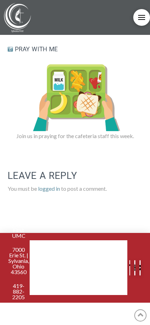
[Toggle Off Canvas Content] (141, 17)
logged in (49, 188)
